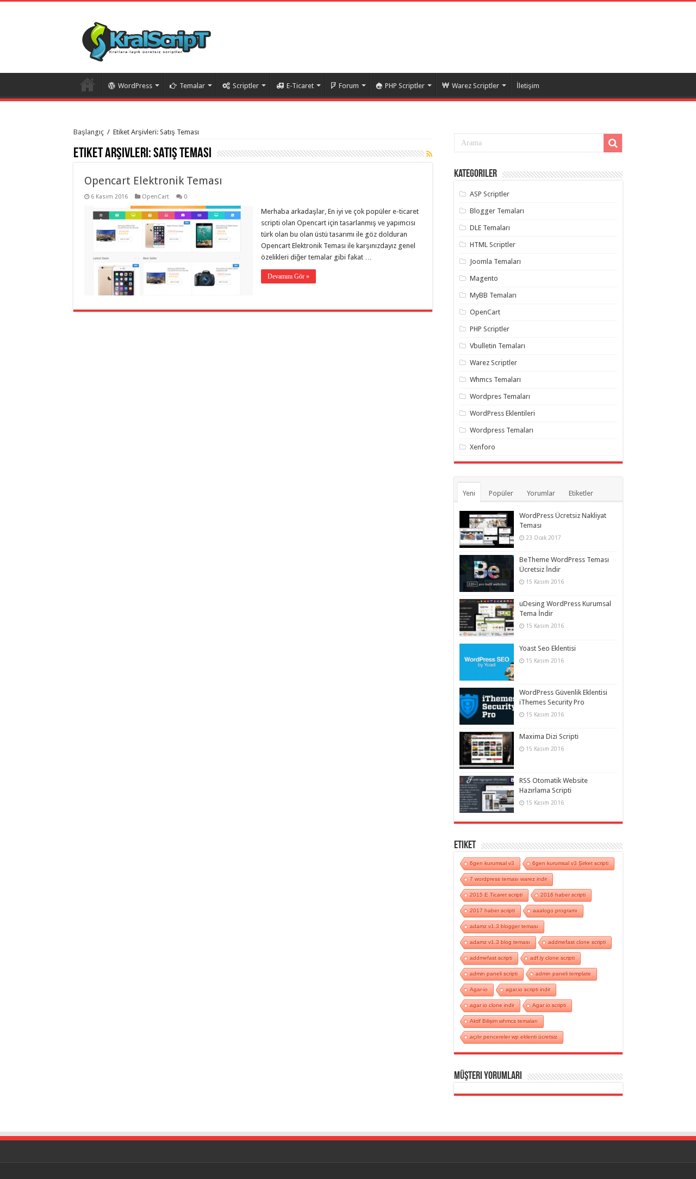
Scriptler (246, 86)
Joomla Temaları (495, 261)
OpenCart (155, 196)
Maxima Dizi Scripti (549, 736)
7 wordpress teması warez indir (508, 879)
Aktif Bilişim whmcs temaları (504, 1021)
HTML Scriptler (492, 244)
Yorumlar (541, 493)
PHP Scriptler (405, 86)
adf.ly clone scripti (552, 958)
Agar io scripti (549, 1005)
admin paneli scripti (494, 974)
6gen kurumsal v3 (492, 863)
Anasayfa (87, 84)
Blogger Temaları (497, 211)
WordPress (135, 86)
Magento (484, 278)
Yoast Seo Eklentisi (547, 648)
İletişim (528, 86)
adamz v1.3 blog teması (500, 942)
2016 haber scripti (563, 895)
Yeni (469, 493)
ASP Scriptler (489, 194)
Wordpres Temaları (500, 396)
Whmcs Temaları (495, 379)
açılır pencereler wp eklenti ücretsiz (513, 1037)
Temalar (192, 86)
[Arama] (613, 143)
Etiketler (581, 493)
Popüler (501, 493)
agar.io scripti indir (528, 989)
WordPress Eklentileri (502, 413)
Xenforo (482, 447)
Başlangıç (88, 132)
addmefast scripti (491, 958)
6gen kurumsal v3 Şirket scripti (570, 863)
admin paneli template (563, 974)
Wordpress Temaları (501, 430)
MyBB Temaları (493, 295)
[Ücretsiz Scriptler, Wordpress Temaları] (147, 39)
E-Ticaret (300, 86)
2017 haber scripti (492, 910)
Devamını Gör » (288, 276)
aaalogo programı (555, 910)
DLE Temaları (490, 228)
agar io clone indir (492, 1005)
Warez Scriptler (475, 86)
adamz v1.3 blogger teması (504, 926)
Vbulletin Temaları (497, 346)
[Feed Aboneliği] (429, 154)
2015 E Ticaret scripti (496, 895)
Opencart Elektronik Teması (153, 180)
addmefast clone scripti (577, 942)
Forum (349, 86)
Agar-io (479, 989)
